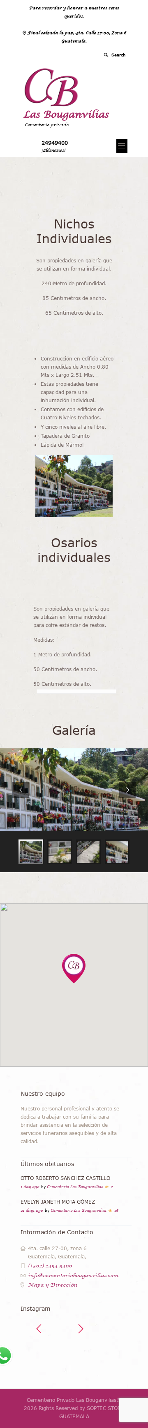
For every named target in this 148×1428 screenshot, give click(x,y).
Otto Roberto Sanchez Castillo (65, 1178)
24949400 (55, 142)
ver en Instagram (80, 1357)
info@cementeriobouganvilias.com (73, 1275)
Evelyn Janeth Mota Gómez (58, 1202)
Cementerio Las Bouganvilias (75, 1186)
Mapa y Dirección (52, 1285)
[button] (74, 968)
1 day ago (30, 1186)
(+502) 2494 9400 (50, 1265)
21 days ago (32, 1210)
